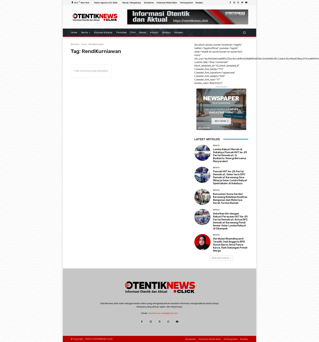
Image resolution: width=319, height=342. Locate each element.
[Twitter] (238, 3)
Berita (216, 146)
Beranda (75, 44)
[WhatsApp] (168, 321)
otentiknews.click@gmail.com (163, 313)
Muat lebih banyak (220, 257)
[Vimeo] (242, 3)
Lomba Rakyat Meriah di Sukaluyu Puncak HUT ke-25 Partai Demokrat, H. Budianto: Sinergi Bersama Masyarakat (230, 155)
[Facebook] (230, 3)
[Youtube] (246, 3)
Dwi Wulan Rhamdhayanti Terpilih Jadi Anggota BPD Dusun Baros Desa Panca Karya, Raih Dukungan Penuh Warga (230, 244)
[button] (244, 32)
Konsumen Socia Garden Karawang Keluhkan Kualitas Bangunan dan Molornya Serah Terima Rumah (230, 198)
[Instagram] (234, 3)
